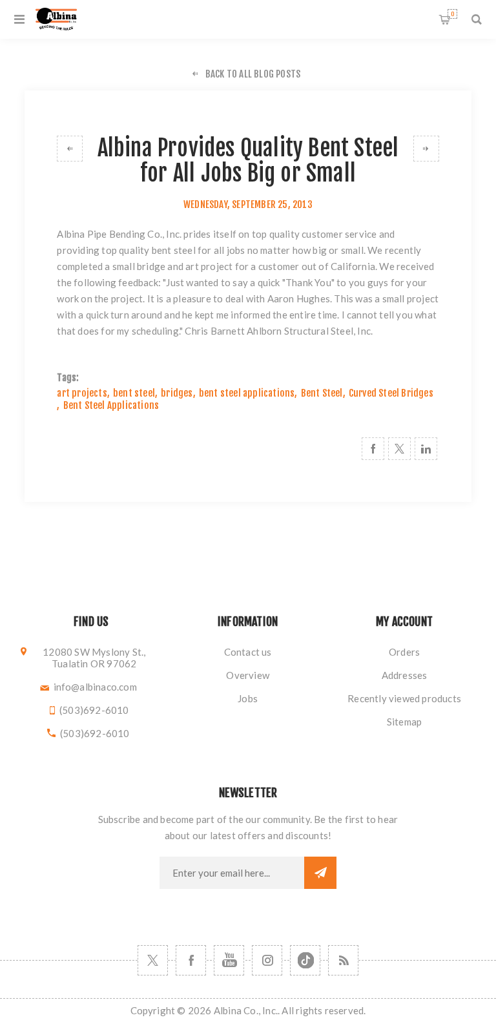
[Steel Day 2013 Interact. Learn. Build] (426, 149)
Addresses (405, 675)
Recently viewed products (404, 698)
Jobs (248, 698)
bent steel (134, 393)
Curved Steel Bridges (391, 393)
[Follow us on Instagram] (267, 960)
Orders (404, 652)
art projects (82, 393)
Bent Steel (322, 393)
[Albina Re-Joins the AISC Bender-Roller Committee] (70, 149)
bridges (176, 393)
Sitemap (404, 721)
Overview (247, 675)
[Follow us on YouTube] (229, 960)
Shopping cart (452, 13)
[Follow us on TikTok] (305, 960)
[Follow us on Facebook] (191, 960)
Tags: (68, 377)
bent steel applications (247, 393)
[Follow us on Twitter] (153, 960)
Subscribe (320, 873)
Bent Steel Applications (111, 405)
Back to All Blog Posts (252, 74)
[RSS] (343, 960)
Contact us (248, 652)
